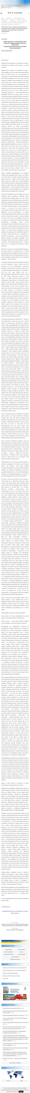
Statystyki (5, 978)
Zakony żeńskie (21, 949)
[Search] (28, 13)
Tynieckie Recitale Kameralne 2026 (11, 1008)
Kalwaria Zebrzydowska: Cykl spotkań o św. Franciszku (15, 1022)
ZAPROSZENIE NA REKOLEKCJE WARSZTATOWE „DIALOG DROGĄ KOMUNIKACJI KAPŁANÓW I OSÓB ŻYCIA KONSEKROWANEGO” (15, 1054)
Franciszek (12, 19)
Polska (8, 1080)
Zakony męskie (8, 949)
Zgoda (21, 1091)
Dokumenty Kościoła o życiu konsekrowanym (15, 967)
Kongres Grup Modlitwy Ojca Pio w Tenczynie (13, 1015)
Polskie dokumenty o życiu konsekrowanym (14, 970)
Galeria (4, 1068)
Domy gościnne (21, 954)
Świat (21, 1080)
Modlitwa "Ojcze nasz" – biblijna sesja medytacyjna (15, 1058)
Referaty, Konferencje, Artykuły (11, 976)
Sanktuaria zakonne (8, 954)
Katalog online (15, 956)
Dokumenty (9, 18)
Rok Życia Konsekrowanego (10, 973)
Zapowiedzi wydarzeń (8, 1005)
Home (2, 18)
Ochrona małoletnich (15, 959)
